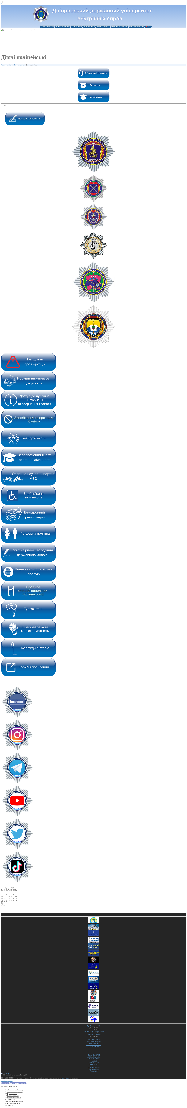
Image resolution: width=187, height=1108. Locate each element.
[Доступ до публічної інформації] (28, 409)
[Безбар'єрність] (28, 447)
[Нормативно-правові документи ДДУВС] (28, 390)
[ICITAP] (93, 962)
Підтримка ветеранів (62, 26)
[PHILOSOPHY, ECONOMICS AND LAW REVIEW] (93, 955)
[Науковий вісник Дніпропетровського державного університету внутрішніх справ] (93, 949)
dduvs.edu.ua (65, 1078)
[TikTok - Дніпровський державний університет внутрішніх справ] (17, 882)
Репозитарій (93, 1071)
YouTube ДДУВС (93, 1057)
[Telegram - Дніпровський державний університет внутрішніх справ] (17, 783)
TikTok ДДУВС (93, 1064)
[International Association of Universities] (93, 1002)
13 (9, 896)
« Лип (3, 905)
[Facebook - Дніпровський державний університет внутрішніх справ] (17, 717)
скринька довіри (93, 1043)
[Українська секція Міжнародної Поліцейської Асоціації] (93, 995)
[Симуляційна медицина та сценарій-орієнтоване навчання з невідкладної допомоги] (93, 1022)
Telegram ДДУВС (93, 1062)
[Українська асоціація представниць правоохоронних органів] (93, 1008)
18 (4, 899)
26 (6, 901)
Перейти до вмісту (7, 1081)
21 (11, 899)
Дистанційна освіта (93, 1067)
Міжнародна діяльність (119, 26)
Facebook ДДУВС (93, 1055)
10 (2, 896)
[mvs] (93, 936)
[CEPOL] (93, 975)
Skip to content (5, 4)
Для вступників (76, 26)
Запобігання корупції (136, 26)
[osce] (93, 982)
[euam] (93, 989)
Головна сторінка (6, 65)
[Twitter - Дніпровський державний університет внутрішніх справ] (17, 849)
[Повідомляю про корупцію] (28, 370)
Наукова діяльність (103, 26)
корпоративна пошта (94, 1041)
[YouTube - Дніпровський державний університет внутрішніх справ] (17, 816)
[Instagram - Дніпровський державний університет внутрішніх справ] (17, 750)
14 (11, 896)
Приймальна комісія (93, 1026)
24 (2, 901)
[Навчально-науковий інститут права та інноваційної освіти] (93, 258)
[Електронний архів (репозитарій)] (28, 523)
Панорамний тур (93, 1069)
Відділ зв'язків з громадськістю (93, 1031)
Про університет (48, 26)
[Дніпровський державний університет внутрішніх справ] (93, 23)
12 (6, 896)
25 (4, 901)
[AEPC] (93, 969)
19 (6, 899)
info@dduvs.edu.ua (93, 1039)
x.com (94, 1061)
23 (16, 899)
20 (9, 899)
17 (2, 899)
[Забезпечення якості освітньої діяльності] (28, 466)
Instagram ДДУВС (93, 1058)
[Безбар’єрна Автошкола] (28, 504)
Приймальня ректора (94, 1034)
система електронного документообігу (93, 1045)
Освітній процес (89, 26)
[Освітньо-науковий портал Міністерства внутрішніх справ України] (28, 485)
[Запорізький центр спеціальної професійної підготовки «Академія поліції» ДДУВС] (93, 348)
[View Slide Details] (25, 124)
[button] (14, 1083)
